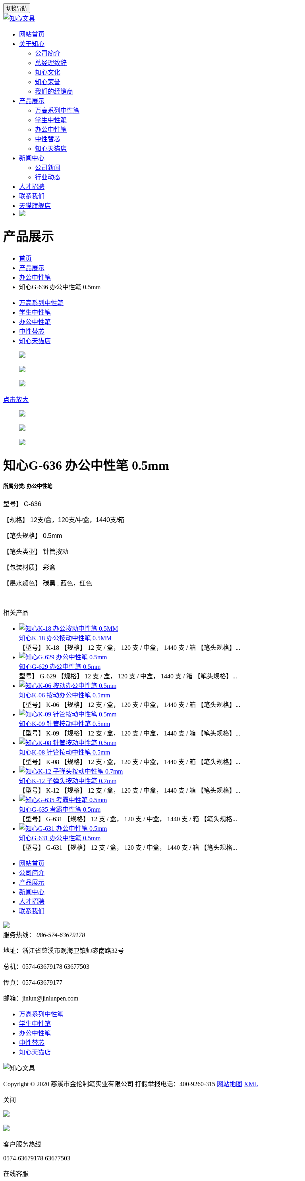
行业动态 (47, 177)
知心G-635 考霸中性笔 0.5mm (59, 809)
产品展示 (31, 101)
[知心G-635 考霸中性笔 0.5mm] (63, 800)
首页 (25, 258)
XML (251, 1084)
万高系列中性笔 (57, 110)
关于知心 (31, 43)
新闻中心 (31, 158)
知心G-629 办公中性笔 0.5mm (59, 666)
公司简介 (47, 53)
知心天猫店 (51, 148)
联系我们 (31, 196)
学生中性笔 (51, 120)
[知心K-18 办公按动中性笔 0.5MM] (68, 628)
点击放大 (16, 399)
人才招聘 (31, 186)
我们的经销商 (54, 91)
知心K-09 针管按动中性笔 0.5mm (64, 723)
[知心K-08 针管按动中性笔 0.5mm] (67, 742)
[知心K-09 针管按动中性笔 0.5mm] (67, 714)
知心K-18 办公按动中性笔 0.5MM (65, 638)
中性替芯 (47, 139)
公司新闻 (47, 167)
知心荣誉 (47, 82)
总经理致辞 (51, 63)
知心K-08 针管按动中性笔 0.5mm (64, 752)
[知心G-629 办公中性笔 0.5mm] (63, 657)
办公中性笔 (51, 129)
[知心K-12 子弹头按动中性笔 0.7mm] (71, 771)
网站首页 (31, 34)
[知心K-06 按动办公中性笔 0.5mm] (67, 685)
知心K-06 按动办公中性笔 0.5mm (64, 695)
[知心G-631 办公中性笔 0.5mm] (63, 828)
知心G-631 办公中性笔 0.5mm (59, 838)
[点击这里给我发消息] (6, 1114)
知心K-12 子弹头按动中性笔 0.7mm (67, 781)
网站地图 (229, 1084)
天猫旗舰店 (35, 205)
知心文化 (47, 72)
